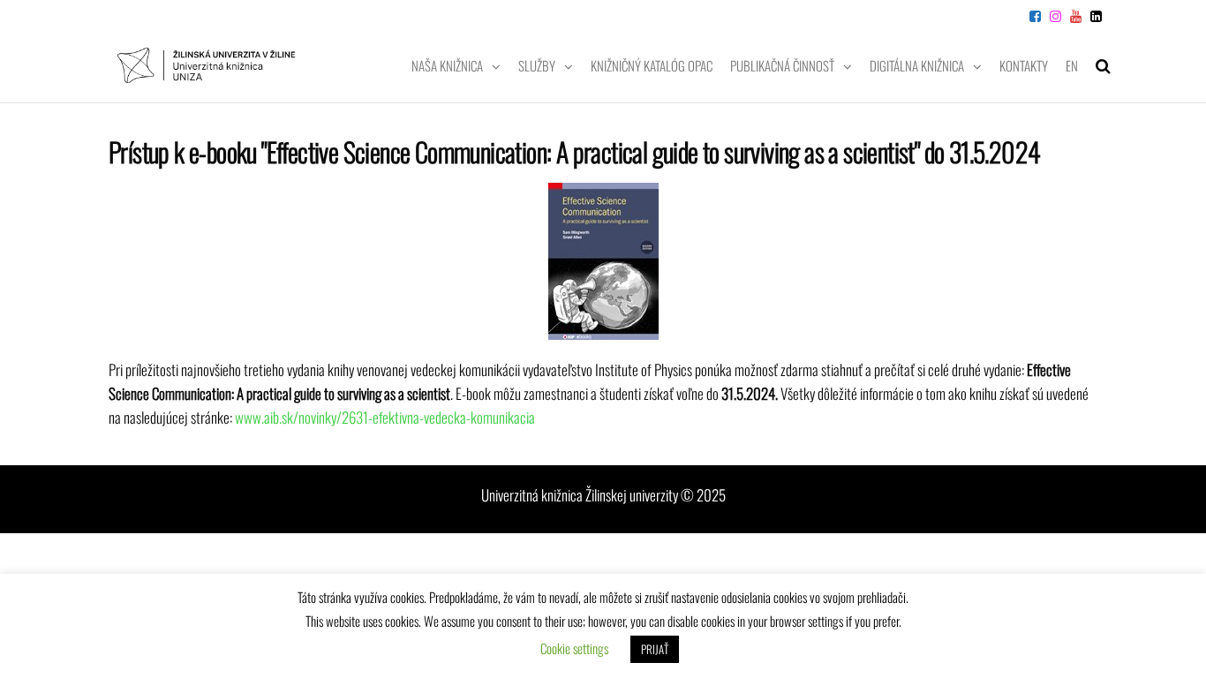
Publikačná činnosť (782, 65)
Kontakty (1023, 65)
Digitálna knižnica (917, 65)
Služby (536, 65)
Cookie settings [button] (574, 648)
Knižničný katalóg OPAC (651, 65)
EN (1072, 65)
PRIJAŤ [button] (654, 649)
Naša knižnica (447, 65)
